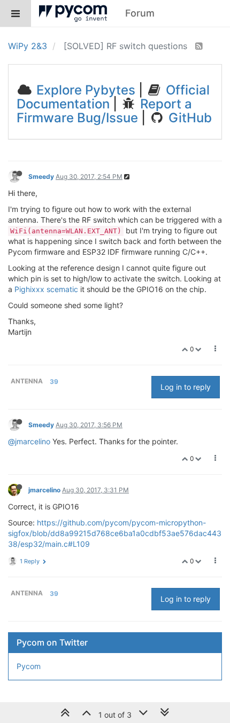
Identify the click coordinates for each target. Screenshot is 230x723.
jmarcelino (44, 490)
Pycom (29, 666)
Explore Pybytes (84, 90)
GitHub (188, 117)
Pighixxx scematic (46, 289)
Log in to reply (185, 386)
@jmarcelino (29, 441)
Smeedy (41, 176)
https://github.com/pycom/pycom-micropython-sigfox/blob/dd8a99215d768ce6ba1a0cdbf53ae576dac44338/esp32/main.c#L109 (114, 533)
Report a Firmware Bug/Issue (104, 110)
